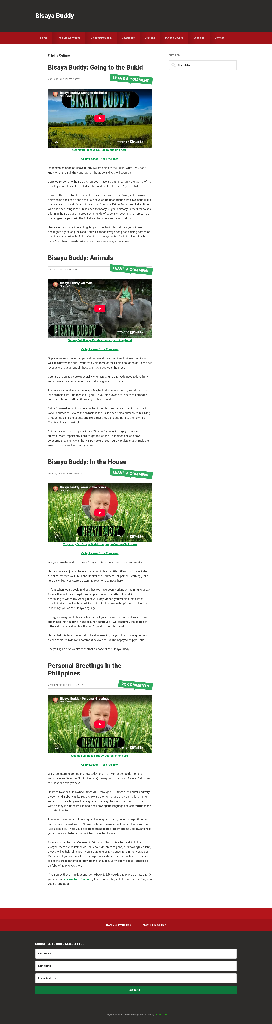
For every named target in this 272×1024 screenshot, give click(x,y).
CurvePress (160, 1014)
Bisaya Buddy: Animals (80, 258)
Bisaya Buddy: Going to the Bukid (95, 67)
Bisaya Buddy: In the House (87, 462)
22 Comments (136, 685)
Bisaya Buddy (54, 15)
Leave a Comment (131, 79)
